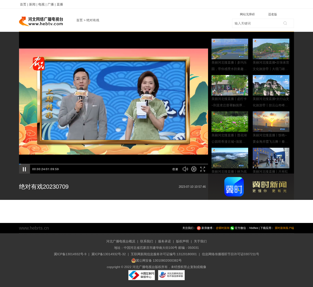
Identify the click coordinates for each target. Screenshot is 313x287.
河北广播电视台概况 (120, 241)
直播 (60, 4)
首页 (79, 20)
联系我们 (146, 241)
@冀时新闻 (223, 228)
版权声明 (182, 241)
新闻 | (33, 4)
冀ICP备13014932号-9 (70, 254)
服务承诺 (164, 241)
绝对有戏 (92, 20)
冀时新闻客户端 (284, 228)
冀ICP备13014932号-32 (108, 254)
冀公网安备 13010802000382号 (159, 260)
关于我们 (200, 241)
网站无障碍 (247, 14)
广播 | (51, 4)
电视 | (42, 4)
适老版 (272, 14)
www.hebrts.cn (34, 228)
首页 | (24, 4)
